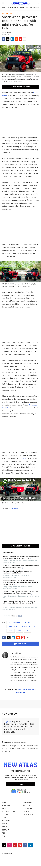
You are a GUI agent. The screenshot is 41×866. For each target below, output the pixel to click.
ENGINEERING (13, 8)
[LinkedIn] (12, 39)
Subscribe (20, 784)
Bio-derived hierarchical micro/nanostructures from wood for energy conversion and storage (21, 566)
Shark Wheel (14, 509)
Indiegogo (23, 458)
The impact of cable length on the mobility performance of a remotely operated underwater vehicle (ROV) (21, 557)
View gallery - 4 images (20, 87)
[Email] (24, 39)
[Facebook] (3, 39)
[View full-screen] (38, 47)
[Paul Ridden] (5, 655)
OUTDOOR (24, 8)
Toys (10, 631)
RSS (3, 833)
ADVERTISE (6, 821)
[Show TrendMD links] (37, 615)
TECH (4, 8)
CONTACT (5, 830)
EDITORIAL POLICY (8, 812)
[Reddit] (16, 39)
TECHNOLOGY (28, 809)
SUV (19, 631)
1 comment (22, 644)
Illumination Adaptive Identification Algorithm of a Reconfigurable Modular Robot (17, 572)
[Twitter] (7, 39)
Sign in (7, 721)
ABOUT (4, 809)
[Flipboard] (20, 39)
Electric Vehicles (28, 626)
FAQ (3, 836)
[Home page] (20, 3)
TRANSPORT (34, 8)
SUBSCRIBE (6, 805)
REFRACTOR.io (28, 815)
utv (27, 631)
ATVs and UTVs (7, 13)
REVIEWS (5, 818)
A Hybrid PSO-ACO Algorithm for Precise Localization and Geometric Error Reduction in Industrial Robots (20, 592)
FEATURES (5, 815)
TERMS (4, 824)
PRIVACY (5, 827)
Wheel (27, 622)
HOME (4, 802)
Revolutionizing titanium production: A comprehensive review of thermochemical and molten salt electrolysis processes (19, 603)
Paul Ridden (16, 653)
